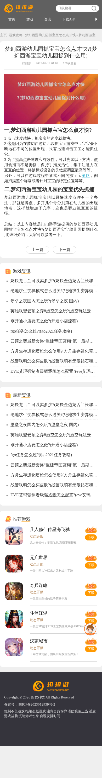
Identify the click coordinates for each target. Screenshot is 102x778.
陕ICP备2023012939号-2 (37, 704)
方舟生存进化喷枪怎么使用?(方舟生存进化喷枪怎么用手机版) (54, 351)
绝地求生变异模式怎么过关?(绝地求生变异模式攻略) (54, 290)
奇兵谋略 (39, 585)
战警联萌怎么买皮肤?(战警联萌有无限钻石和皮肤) (54, 361)
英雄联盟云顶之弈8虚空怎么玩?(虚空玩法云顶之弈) (54, 311)
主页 (3, 35)
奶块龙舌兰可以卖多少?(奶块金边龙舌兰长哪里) (54, 280)
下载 (91, 537)
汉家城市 (39, 641)
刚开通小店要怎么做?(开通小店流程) (44, 321)
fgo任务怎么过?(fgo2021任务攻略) (41, 331)
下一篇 (64, 250)
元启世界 (39, 557)
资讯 (47, 19)
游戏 (29, 19)
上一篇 (37, 250)
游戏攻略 (15, 35)
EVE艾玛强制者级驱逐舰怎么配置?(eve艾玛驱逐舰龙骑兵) (54, 371)
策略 (86, 176)
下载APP (68, 19)
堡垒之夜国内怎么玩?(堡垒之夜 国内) (44, 301)
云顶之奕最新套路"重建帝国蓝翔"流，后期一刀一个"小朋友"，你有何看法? (54, 341)
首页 (11, 19)
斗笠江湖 (39, 613)
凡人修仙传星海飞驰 (50, 529)
